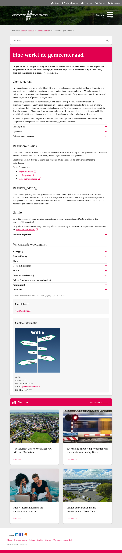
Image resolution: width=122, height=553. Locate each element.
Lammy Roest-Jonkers (25, 229)
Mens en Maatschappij (28, 178)
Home (23, 30)
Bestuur (31, 30)
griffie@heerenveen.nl (31, 386)
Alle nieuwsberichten (99, 402)
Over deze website (20, 540)
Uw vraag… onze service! (62, 540)
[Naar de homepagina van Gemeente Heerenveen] (30, 15)
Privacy (32, 540)
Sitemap (48, 540)
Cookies (40, 540)
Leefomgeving (25, 175)
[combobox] (57, 40)
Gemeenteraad (43, 30)
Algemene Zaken (26, 171)
